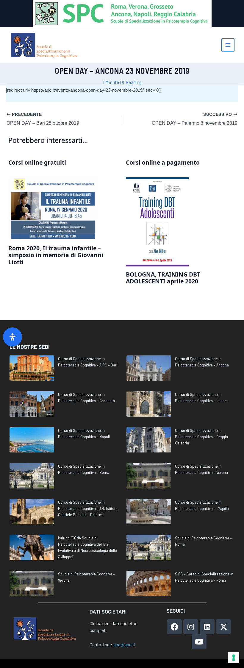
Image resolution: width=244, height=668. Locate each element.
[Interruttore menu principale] (228, 45)
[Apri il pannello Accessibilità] (12, 337)
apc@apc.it (124, 644)
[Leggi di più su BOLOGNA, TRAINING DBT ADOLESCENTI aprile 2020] (157, 221)
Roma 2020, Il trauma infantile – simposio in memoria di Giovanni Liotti (55, 255)
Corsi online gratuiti (37, 162)
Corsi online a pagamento (163, 162)
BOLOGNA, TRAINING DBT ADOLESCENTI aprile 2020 (163, 277)
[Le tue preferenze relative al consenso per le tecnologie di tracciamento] (233, 657)
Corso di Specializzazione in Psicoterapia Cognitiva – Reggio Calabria (201, 436)
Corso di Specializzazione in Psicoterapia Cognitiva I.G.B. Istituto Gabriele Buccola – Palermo (88, 508)
